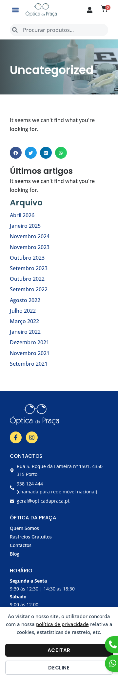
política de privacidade (62, 624)
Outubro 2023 (27, 257)
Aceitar (59, 650)
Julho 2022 (23, 310)
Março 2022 (24, 321)
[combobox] (59, 30)
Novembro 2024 (29, 236)
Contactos (20, 545)
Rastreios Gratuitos (31, 537)
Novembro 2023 (29, 247)
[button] (15, 10)
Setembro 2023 (29, 268)
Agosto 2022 (25, 300)
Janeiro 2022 (25, 331)
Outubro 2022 (27, 278)
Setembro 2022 (29, 289)
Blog (14, 554)
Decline (58, 667)
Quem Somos (24, 528)
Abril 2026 (22, 215)
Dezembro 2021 (29, 342)
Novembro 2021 (29, 353)
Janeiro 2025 (25, 225)
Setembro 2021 (29, 363)
